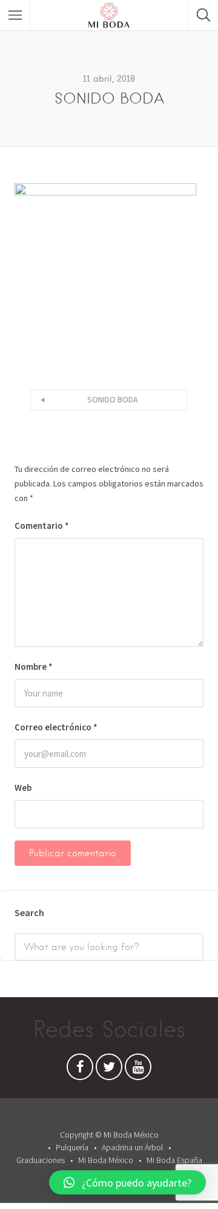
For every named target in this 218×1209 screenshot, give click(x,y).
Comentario (42, 525)
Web (23, 787)
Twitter (109, 1070)
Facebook (80, 1070)
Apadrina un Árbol (132, 1147)
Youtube (138, 1070)
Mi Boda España (174, 1160)
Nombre (34, 666)
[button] (127, 1182)
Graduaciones (40, 1160)
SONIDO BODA (112, 399)
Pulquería (72, 1147)
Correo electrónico (56, 727)
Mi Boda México (105, 1160)
